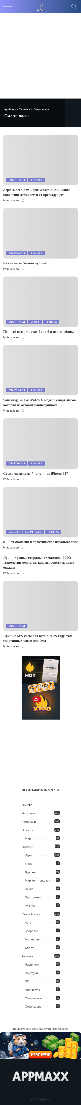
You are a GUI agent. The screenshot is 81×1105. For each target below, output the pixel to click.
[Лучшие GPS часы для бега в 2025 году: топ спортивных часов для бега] (40, 606)
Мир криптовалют (37, 880)
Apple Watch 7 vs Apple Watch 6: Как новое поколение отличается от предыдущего (36, 192)
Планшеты (32, 990)
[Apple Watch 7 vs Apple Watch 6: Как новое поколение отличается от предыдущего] (40, 160)
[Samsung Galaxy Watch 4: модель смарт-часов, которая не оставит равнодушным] (40, 370)
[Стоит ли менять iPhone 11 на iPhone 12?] (40, 443)
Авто (28, 922)
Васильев (12, 200)
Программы (33, 897)
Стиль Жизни (31, 914)
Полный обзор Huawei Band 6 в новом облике (38, 331)
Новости (27, 830)
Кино (28, 864)
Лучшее (30, 872)
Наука (29, 889)
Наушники (32, 964)
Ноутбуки (31, 973)
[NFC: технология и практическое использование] (40, 512)
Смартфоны (33, 1006)
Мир (28, 838)
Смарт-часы (16, 179)
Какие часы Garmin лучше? (24, 263)
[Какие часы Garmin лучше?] (40, 233)
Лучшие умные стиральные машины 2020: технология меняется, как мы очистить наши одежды (38, 562)
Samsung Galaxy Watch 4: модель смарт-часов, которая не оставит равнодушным (40, 402)
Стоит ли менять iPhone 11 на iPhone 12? (35, 473)
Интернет (28, 813)
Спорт (35, 321)
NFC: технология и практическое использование (40, 541)
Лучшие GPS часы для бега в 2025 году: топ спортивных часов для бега (37, 638)
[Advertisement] (40, 55)
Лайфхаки (29, 821)
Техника (36, 179)
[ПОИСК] (73, 6)
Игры (28, 855)
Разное (30, 906)
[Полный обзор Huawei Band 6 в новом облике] (40, 302)
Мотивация (33, 939)
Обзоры (13, 531)
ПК (27, 981)
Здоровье (31, 931)
